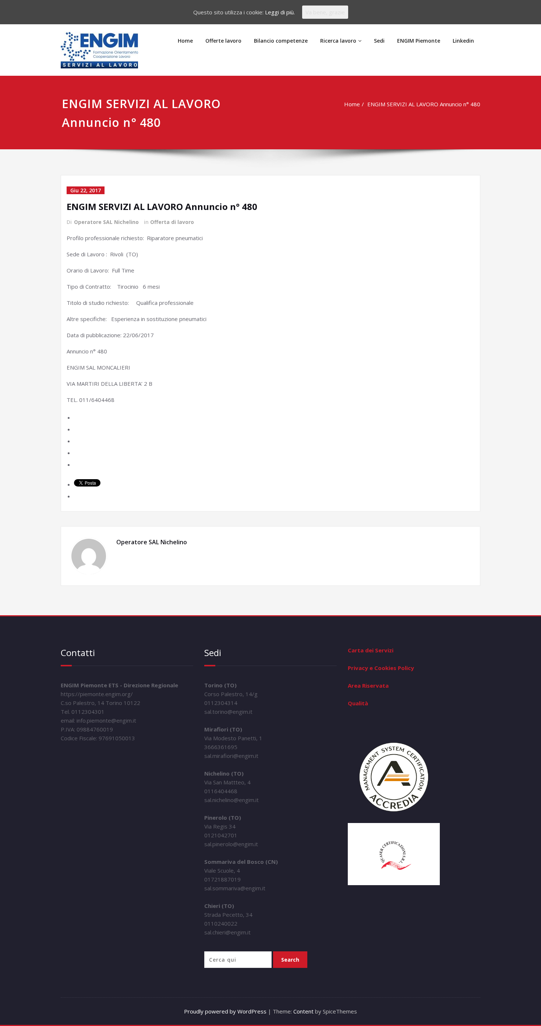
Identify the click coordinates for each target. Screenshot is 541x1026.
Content (303, 1011)
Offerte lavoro (223, 40)
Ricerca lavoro (338, 40)
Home (185, 40)
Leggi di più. (280, 12)
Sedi (379, 40)
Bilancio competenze (281, 40)
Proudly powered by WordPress (225, 1011)
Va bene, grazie (325, 12)
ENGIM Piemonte (418, 40)
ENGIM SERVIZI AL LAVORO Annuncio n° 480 (423, 104)
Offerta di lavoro (172, 221)
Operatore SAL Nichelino (106, 221)
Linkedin (463, 40)
